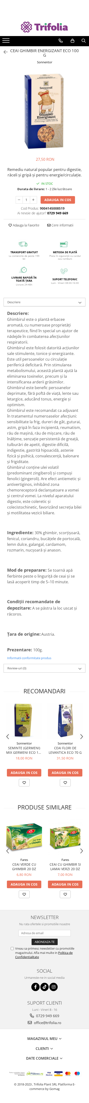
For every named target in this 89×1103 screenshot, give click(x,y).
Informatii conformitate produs (29, 658)
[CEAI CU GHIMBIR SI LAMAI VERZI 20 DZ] (65, 837)
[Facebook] (35, 987)
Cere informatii (62, 225)
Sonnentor (44, 62)
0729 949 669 (47, 1015)
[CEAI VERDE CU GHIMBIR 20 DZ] (24, 837)
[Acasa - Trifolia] (44, 27)
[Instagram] (53, 987)
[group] (44, 111)
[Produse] (6, 42)
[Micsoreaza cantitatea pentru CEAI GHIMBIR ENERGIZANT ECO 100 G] (19, 200)
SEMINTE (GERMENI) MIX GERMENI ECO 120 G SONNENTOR (24, 750)
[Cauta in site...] (83, 41)
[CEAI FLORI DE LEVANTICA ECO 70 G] (65, 721)
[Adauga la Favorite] (24, 782)
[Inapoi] (3, 52)
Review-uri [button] (16, 668)
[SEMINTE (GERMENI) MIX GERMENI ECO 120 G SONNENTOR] (24, 721)
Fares (24, 860)
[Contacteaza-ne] (60, 41)
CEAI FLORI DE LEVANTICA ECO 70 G (65, 750)
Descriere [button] (13, 302)
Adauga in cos (57, 200)
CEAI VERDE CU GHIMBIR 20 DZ (24, 866)
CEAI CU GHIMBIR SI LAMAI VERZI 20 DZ (65, 866)
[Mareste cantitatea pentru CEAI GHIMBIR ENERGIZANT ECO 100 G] (33, 200)
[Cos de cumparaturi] (72, 41)
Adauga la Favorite (25, 225)
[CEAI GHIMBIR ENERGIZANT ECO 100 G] (44, 111)
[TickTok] (44, 987)
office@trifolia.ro (47, 1022)
